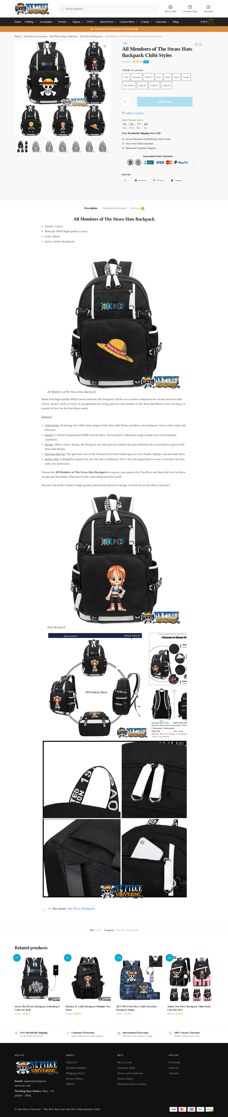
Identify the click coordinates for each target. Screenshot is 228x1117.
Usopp (186, 77)
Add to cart (164, 101)
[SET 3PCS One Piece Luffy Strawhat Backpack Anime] (139, 978)
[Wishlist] (55, 960)
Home (18, 36)
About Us (71, 1062)
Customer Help (190, 11)
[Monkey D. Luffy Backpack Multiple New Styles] (88, 978)
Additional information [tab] (114, 208)
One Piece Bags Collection (63, 36)
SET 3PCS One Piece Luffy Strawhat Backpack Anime (136, 1008)
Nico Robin (129, 85)
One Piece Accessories (35, 36)
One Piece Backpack (81, 908)
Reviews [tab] (135, 208)
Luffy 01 (149, 77)
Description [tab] (90, 208)
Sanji (167, 77)
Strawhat (137, 77)
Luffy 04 (166, 85)
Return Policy (125, 1078)
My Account (170, 11)
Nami (176, 77)
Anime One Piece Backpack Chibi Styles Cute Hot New (189, 1008)
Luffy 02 (142, 85)
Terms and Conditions (130, 1073)
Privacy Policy (74, 1078)
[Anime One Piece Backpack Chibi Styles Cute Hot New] (190, 978)
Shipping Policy (75, 1073)
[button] (104, 46)
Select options (38, 1021)
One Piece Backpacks (91, 36)
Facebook (174, 1062)
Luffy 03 (154, 85)
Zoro (159, 77)
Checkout (208, 11)
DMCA (70, 1084)
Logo (126, 77)
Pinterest (174, 1067)
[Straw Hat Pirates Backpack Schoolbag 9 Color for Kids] (38, 978)
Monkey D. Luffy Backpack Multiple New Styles (88, 1008)
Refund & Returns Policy (132, 1084)
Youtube (174, 1073)
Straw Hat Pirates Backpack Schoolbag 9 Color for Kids (37, 1008)
